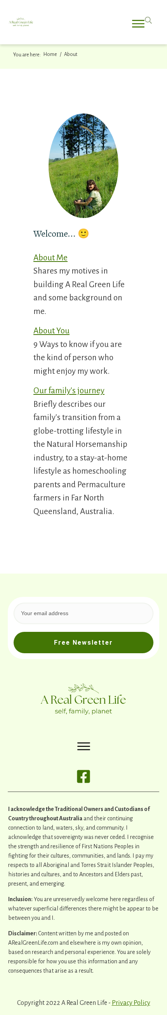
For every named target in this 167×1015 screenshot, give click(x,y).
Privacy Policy (131, 1002)
